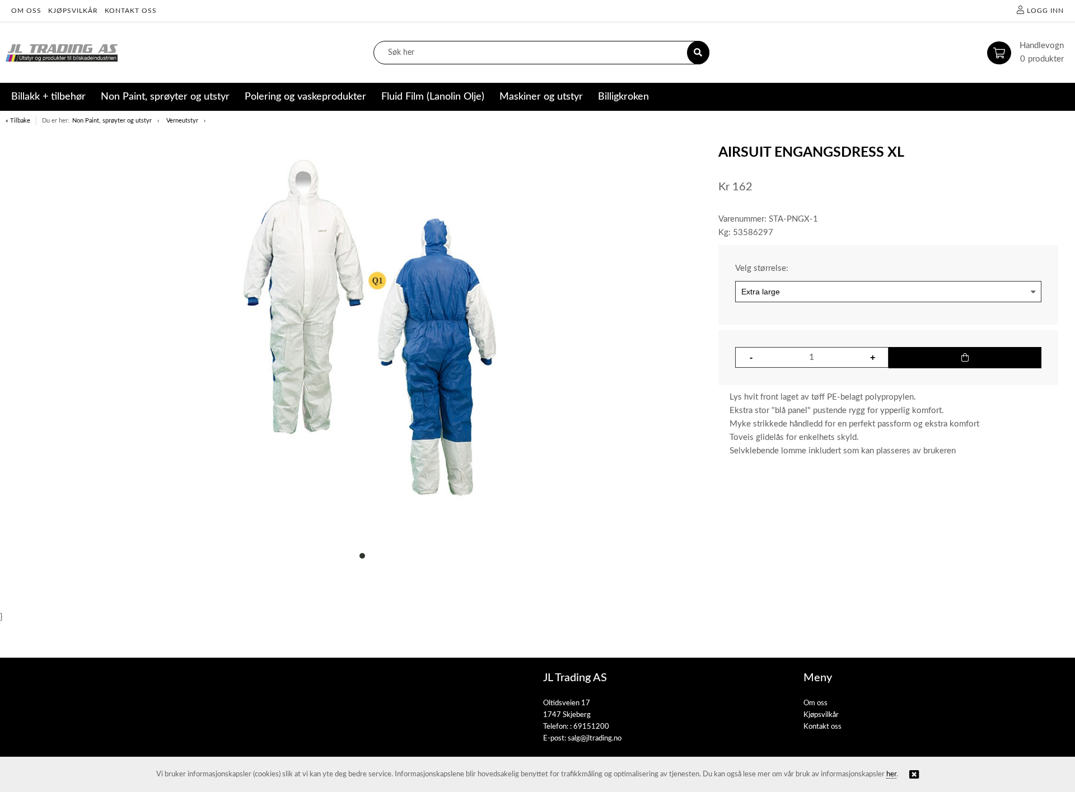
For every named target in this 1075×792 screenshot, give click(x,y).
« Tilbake (18, 121)
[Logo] (62, 53)
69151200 (591, 726)
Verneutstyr (182, 121)
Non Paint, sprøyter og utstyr (112, 121)
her (891, 774)
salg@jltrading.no (594, 738)
